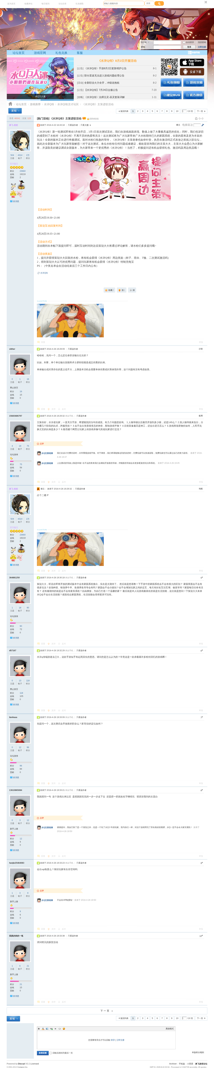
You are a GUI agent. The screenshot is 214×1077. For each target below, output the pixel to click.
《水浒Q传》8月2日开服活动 (117, 60)
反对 (64, 409)
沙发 (201, 349)
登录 (113, 1040)
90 (28, 608)
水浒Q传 (49, 104)
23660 (23, 171)
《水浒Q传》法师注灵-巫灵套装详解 (104, 97)
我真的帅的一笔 (16, 936)
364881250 (14, 577)
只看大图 (85, 125)
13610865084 (15, 790)
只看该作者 (73, 125)
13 (20, 680)
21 (28, 966)
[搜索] (159, 3)
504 (12, 155)
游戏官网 (40, 53)
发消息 (16, 201)
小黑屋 (190, 1064)
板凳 (201, 416)
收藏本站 (28, 4)
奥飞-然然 (13, 125)
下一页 (200, 111)
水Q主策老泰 (47, 453)
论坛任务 (63, 4)
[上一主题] (199, 118)
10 (177, 111)
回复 (43, 342)
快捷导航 (196, 52)
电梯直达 (187, 125)
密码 (143, 47)
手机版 (182, 1064)
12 (20, 747)
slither (12, 349)
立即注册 (202, 47)
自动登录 (190, 42)
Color (43, 1028)
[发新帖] (15, 111)
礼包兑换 (61, 53)
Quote (55, 1028)
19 (20, 446)
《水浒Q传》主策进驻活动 (98, 104)
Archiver (173, 1064)
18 (20, 608)
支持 (53, 409)
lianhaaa (13, 717)
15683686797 (15, 416)
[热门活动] (43, 118)
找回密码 (202, 42)
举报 (201, 342)
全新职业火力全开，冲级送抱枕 (101, 82)
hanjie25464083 (16, 863)
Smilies (64, 1028)
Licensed (34, 1064)
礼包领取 (80, 4)
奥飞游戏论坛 (10, 104)
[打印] (196, 118)
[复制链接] (94, 119)
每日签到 (45, 4)
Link (51, 1028)
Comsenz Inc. (22, 1067)
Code (59, 1028)
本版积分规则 (198, 1052)
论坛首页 (19, 53)
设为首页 (11, 4)
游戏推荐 (35, 104)
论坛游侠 (14, 454)
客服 (80, 53)
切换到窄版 (205, 2)
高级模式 (170, 1028)
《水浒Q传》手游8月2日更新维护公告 (105, 68)
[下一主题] (202, 118)
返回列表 (124, 111)
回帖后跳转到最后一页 (63, 1053)
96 (28, 747)
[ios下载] (192, 65)
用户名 (144, 42)
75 (28, 446)
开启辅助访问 (202, 2)
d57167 (12, 650)
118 (28, 680)
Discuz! (21, 1064)
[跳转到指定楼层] (202, 125)
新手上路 (14, 829)
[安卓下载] (192, 75)
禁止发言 (14, 387)
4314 (20, 155)
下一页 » (107, 1010)
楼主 (178, 125)
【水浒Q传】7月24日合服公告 (101, 89)
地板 (201, 488)
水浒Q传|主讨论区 (68, 104)
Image (47, 1028)
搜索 (148, 3)
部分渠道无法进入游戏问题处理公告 (104, 75)
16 (28, 379)
